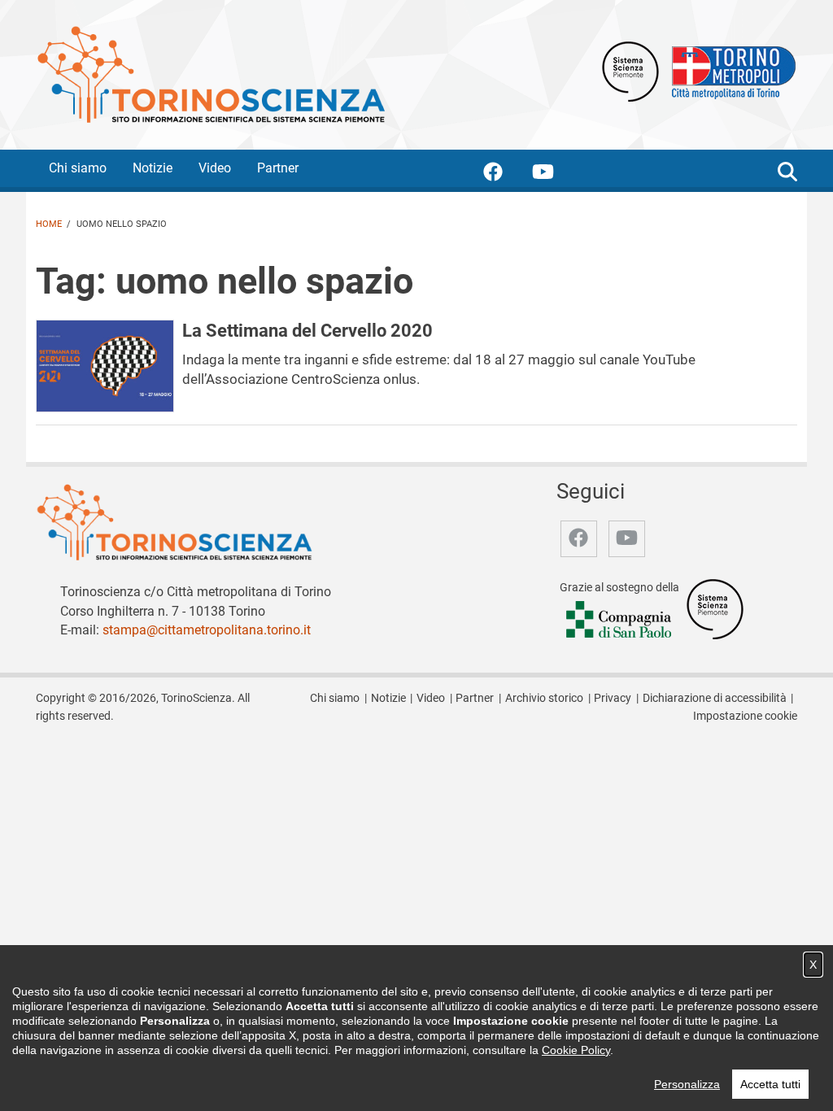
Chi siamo (78, 168)
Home (49, 224)
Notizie (152, 168)
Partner (278, 168)
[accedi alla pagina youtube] (556, 174)
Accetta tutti (770, 1084)
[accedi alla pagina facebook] (506, 174)
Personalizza (687, 1084)
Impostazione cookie (745, 716)
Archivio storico (544, 698)
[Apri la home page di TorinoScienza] (211, 73)
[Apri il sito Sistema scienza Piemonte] (630, 70)
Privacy (612, 698)
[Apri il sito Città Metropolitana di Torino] (729, 70)
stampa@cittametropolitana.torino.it (206, 630)
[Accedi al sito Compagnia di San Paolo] (619, 620)
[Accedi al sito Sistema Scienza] (715, 608)
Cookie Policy (576, 1050)
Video (214, 168)
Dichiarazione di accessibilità (715, 698)
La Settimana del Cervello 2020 (307, 330)
